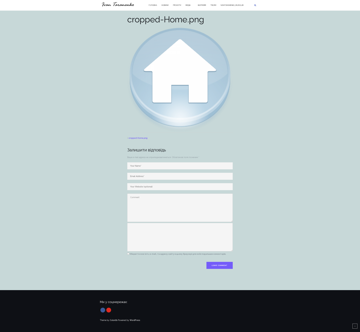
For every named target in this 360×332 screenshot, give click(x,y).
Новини (164, 5)
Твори (213, 5)
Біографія (202, 5)
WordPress (135, 320)
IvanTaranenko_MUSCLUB (232, 5)
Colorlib (113, 320)
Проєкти (177, 5)
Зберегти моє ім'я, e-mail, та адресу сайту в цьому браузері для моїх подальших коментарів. (178, 254)
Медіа (188, 5)
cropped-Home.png (138, 138)
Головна (153, 5)
